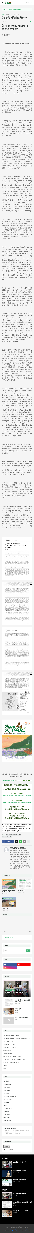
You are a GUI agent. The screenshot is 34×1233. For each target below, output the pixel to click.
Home (6, 1227)
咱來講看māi (6, 1102)
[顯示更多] (28, 841)
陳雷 (20, 834)
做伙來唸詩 (6, 1081)
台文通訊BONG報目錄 (9, 1044)
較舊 (30, 931)
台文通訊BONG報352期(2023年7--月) (8, 890)
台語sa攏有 (6, 1093)
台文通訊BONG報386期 (19, 1179)
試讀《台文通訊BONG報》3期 (11, 1062)
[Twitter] (16, 841)
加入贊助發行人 (7, 1053)
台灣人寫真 (6, 1087)
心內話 (5, 1105)
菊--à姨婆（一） (22, 890)
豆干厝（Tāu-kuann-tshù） (21, 1009)
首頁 (3, 14)
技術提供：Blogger (10, 1128)
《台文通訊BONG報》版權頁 (11, 1035)
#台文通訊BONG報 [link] (8, 780)
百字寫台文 (6, 1114)
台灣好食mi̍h (6, 1090)
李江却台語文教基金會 (18, 848)
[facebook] (10, 964)
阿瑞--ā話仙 (6, 1117)
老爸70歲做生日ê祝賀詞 (21, 1017)
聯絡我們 (26, 1227)
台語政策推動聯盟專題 (9, 1096)
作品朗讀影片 (7, 1050)
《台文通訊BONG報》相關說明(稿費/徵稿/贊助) (16, 1038)
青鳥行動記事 (7, 1120)
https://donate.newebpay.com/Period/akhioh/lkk (17, 795)
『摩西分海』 (5, 908)
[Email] (24, 841)
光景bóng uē (7, 1084)
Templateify (13, 1230)
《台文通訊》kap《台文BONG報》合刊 (14, 1059)
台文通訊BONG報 (8, 937)
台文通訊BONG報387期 (19, 1171)
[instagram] (10, 967)
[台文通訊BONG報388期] (7, 1164)
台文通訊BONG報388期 (19, 1162)
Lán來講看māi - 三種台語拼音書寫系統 (22, 1000)
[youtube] (24, 964)
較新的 (4, 931)
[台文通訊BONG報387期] (7, 1173)
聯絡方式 (5, 1065)
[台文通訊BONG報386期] (7, 1182)
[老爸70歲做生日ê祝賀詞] (8, 1020)
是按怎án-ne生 (7, 1108)
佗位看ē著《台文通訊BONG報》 (12, 1056)
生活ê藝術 (6, 1111)
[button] (2, 2)
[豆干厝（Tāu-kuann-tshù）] (8, 1011)
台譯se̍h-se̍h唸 (7, 1099)
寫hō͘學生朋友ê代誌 (6, 837)
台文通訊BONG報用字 (9, 1041)
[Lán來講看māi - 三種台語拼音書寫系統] (8, 1002)
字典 (4, 1068)
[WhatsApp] (20, 841)
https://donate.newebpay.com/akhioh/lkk (17, 802)
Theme (28, 1230)
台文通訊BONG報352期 (12, 14)
